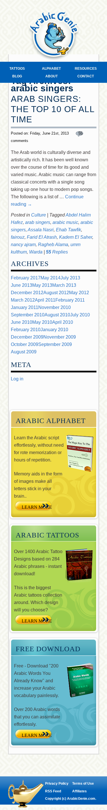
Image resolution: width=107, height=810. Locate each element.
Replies (57, 252)
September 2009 (55, 344)
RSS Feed (53, 791)
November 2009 (59, 337)
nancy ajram (23, 244)
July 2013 (70, 277)
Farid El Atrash (42, 237)
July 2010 (80, 314)
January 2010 (54, 329)
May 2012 (79, 292)
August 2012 (56, 292)
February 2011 (70, 300)
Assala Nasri (41, 229)
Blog (17, 76)
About (51, 76)
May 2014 (50, 277)
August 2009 (24, 351)
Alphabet (51, 69)
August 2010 (57, 314)
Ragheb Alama (53, 244)
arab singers (37, 222)
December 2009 (27, 337)
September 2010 (28, 314)
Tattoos (17, 69)
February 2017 (26, 277)
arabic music (65, 222)
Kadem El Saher (75, 237)
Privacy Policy (56, 784)
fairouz (18, 237)
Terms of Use (83, 784)
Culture (38, 215)
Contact (85, 76)
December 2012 (27, 292)
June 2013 (21, 285)
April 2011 (45, 300)
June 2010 (21, 322)
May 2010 (42, 322)
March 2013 (64, 285)
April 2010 (62, 322)
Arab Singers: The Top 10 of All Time (52, 109)
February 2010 (26, 329)
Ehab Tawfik (68, 229)
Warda (36, 252)
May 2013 (42, 285)
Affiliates (79, 791)
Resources (86, 69)
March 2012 (23, 300)
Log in (17, 378)
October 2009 (24, 344)
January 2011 (24, 307)
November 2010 (54, 307)
